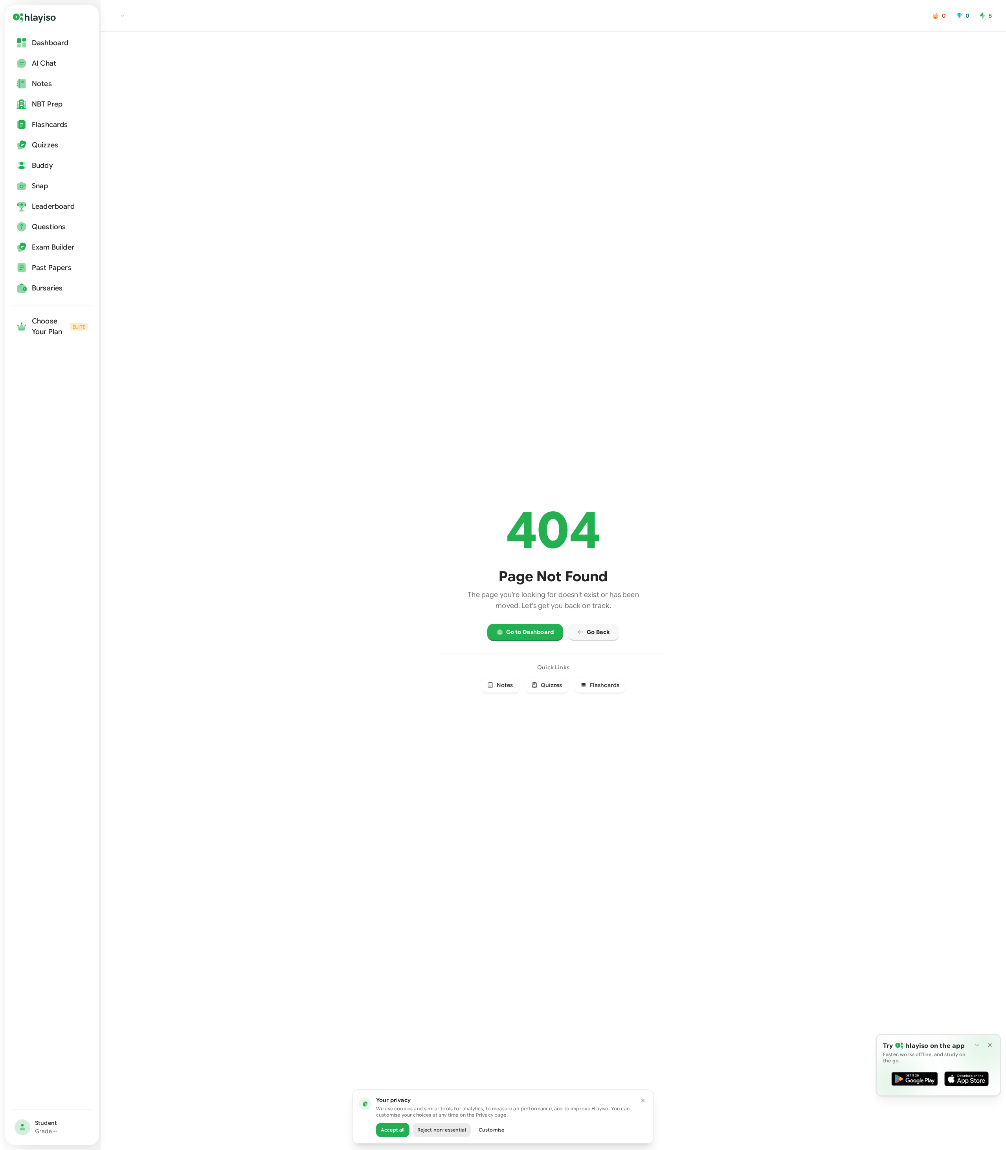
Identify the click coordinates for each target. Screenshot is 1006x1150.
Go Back (598, 632)
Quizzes (551, 685)
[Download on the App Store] (966, 1078)
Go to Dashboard (530, 632)
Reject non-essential (441, 1130)
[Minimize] (977, 1045)
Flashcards (605, 685)
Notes (505, 685)
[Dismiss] (989, 1045)
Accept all (393, 1130)
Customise (491, 1130)
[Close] (643, 1100)
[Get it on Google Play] (914, 1079)
